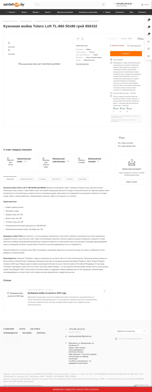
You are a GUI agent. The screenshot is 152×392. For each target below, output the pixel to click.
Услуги (22, 329)
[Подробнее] (104, 291)
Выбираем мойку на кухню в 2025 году (47, 293)
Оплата (69, 179)
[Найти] (103, 4)
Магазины (27, 333)
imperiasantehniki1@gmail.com (80, 336)
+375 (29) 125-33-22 (124, 4)
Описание (10, 179)
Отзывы (42, 179)
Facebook (11, 340)
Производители (10, 333)
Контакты (41, 333)
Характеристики (26, 179)
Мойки (88, 49)
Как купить (56, 179)
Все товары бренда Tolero (127, 146)
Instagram (17, 340)
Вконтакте (5, 340)
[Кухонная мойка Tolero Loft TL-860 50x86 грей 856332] (39, 64)
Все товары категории (125, 143)
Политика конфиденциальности (130, 338)
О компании (8, 329)
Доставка (82, 179)
